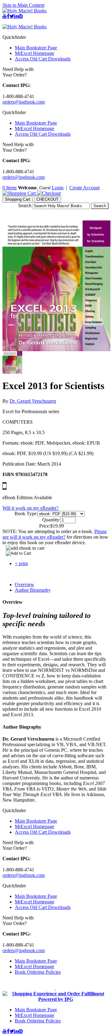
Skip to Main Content (23, 5)
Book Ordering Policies (38, 972)
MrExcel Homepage (34, 53)
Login (58, 187)
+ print (21, 563)
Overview (24, 584)
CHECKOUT (47, 199)
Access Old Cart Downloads (43, 58)
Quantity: (51, 519)
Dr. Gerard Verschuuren (33, 401)
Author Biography (33, 590)
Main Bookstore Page (36, 47)
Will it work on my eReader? (30, 508)
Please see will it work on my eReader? (54, 534)
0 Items (9, 187)
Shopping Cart (17, 199)
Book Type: (26, 513)
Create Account (84, 187)
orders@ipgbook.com (23, 102)
